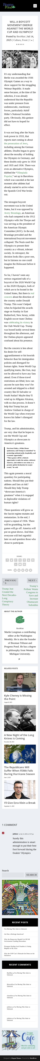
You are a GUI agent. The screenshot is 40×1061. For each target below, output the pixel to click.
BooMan (21, 36)
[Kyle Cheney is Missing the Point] (20, 682)
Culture (17, 40)
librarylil (10, 984)
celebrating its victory (19, 322)
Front (24, 40)
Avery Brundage (12, 213)
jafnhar (15, 834)
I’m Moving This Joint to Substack (15, 929)
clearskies (10, 996)
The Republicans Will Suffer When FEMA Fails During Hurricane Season (19, 771)
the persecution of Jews (15, 143)
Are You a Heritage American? (14, 934)
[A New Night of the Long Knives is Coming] (20, 718)
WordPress (33, 1058)
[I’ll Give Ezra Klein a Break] (20, 789)
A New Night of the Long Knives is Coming (19, 736)
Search (5, 870)
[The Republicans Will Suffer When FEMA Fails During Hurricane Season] (20, 754)
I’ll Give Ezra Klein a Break (20, 802)
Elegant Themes (16, 1058)
